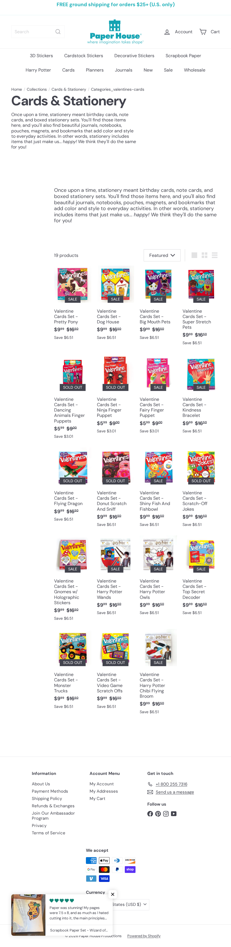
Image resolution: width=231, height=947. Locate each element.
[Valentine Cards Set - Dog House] (115, 306)
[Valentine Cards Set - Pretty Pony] (72, 306)
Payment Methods (50, 791)
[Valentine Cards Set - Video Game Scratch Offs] (115, 671)
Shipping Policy (47, 798)
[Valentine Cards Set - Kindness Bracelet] (201, 396)
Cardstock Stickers (83, 56)
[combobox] (38, 31)
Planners (95, 70)
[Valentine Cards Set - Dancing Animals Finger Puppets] (72, 399)
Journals (123, 70)
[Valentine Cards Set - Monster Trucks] (72, 671)
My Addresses (104, 791)
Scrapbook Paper (183, 56)
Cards (68, 70)
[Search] (58, 31)
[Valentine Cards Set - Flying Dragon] (72, 487)
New (148, 70)
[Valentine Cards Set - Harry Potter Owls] (158, 578)
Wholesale (194, 70)
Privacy (39, 825)
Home (16, 89)
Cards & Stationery (69, 89)
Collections (37, 89)
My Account (102, 784)
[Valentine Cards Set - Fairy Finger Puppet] (158, 396)
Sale (168, 70)
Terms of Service (48, 833)
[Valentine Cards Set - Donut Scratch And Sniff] (115, 490)
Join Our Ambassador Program (53, 815)
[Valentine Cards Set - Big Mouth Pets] (158, 306)
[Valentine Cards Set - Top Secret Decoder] (201, 578)
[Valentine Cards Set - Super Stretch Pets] (201, 308)
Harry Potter (38, 70)
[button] (112, 894)
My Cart (97, 798)
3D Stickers (41, 56)
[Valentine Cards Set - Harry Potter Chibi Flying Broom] (158, 674)
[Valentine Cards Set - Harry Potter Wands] (115, 578)
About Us (41, 784)
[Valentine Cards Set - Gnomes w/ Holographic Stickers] (72, 580)
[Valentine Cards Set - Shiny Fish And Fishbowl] (158, 490)
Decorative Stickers (134, 56)
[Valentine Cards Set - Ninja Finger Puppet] (115, 396)
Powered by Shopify (144, 935)
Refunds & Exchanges (53, 806)
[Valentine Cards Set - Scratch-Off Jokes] (201, 490)
